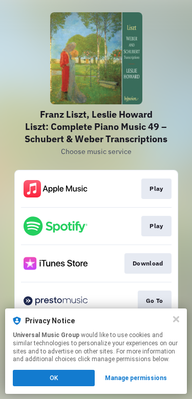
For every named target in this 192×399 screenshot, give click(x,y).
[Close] (176, 319)
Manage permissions (136, 378)
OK (54, 378)
